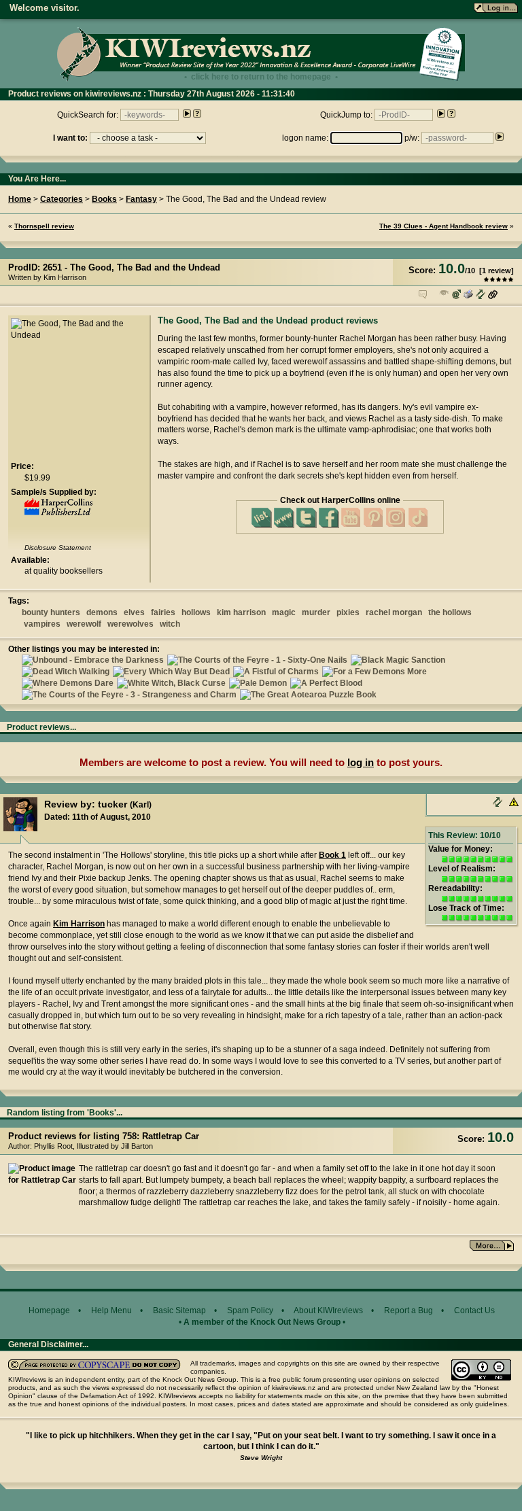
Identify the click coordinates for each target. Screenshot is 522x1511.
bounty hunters (51, 612)
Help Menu (111, 1310)
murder (316, 612)
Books (104, 199)
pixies (348, 612)
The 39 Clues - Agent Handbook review (443, 226)
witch (170, 624)
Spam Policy (250, 1310)
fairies (163, 612)
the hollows (450, 612)
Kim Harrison (79, 923)
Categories (61, 199)
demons (102, 612)
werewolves (130, 624)
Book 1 (332, 855)
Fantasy (141, 199)
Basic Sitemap (179, 1310)
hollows (196, 612)
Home (19, 199)
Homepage (49, 1310)
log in (360, 762)
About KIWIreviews (328, 1310)
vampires (42, 624)
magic (284, 612)
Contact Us (474, 1310)
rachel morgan (394, 612)
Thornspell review (44, 226)
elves (134, 612)
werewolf (84, 624)
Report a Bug (408, 1310)
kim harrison (241, 612)
